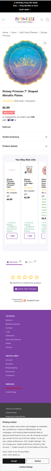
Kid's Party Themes (29, 32)
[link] (25, 9)
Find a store (10, 371)
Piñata (8, 343)
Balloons (9, 320)
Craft (8, 332)
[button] (25, 19)
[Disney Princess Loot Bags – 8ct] (29, 170)
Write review (19, 101)
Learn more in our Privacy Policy (16, 451)
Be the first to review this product (25, 283)
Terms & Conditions (13, 409)
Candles (9, 328)
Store (13, 32)
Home (5, 32)
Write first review (26, 289)
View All (9, 347)
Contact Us (10, 375)
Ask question (30, 101)
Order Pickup (11, 392)
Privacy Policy (11, 412)
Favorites (9, 364)
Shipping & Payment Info (15, 416)
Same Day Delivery (14, 388)
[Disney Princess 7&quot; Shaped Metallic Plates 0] (25, 63)
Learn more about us (11, 455)
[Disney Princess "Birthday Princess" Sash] (12, 170)
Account (9, 360)
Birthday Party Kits (13, 324)
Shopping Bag (11, 368)
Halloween (10, 335)
